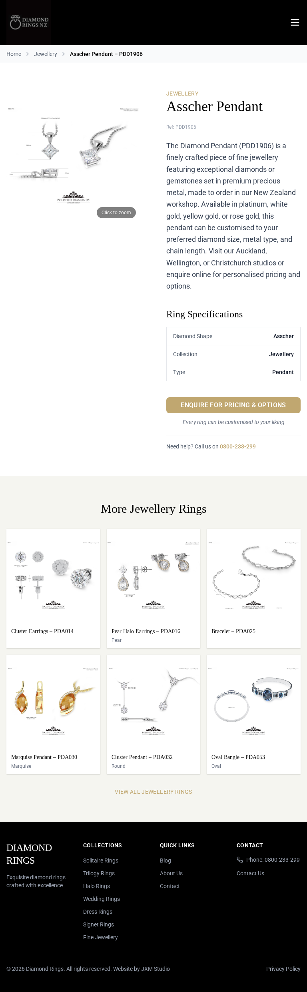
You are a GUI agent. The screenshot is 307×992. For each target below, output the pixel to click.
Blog (165, 860)
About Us (171, 873)
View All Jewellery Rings (153, 792)
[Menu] (295, 22)
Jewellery (45, 54)
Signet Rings (98, 924)
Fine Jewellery (100, 937)
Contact (170, 886)
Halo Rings (96, 886)
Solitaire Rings (100, 860)
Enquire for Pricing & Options (233, 405)
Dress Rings (97, 911)
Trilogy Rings (99, 873)
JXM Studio (155, 969)
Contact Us (250, 873)
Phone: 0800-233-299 (273, 860)
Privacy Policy (283, 969)
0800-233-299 (238, 446)
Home (13, 54)
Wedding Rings (101, 899)
